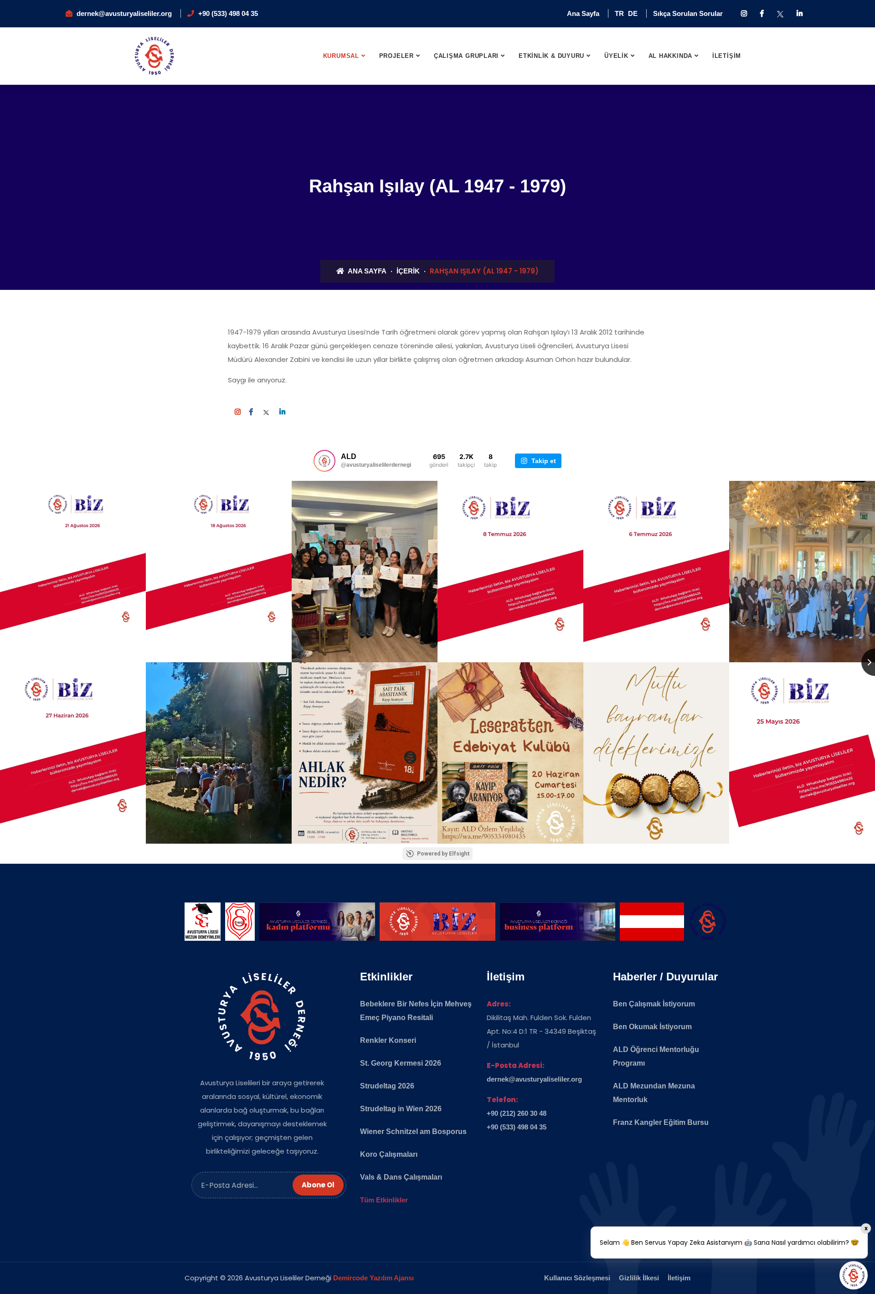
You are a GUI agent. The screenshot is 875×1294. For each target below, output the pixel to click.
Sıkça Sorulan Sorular (688, 13)
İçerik (408, 271)
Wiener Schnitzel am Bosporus (413, 1131)
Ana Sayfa (583, 13)
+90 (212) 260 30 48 (516, 1113)
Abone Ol (318, 1185)
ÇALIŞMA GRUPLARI (466, 55)
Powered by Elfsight (443, 854)
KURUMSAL (341, 55)
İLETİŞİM (726, 55)
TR (619, 13)
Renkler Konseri (388, 1040)
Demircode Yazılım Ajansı (373, 1278)
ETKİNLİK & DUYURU (551, 55)
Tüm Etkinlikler (384, 1200)
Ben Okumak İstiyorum (652, 1027)
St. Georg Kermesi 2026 (400, 1063)
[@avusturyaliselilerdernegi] (324, 461)
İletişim (679, 1278)
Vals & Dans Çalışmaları (401, 1177)
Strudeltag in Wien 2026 (401, 1109)
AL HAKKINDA (671, 55)
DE (633, 13)
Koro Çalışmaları (388, 1154)
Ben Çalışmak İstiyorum (654, 1004)
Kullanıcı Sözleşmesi (577, 1278)
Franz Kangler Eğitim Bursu (661, 1122)
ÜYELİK (616, 55)
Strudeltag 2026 (387, 1086)
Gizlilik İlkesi (639, 1278)
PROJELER (396, 55)
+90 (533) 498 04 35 (228, 13)
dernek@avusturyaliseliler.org (124, 13)
